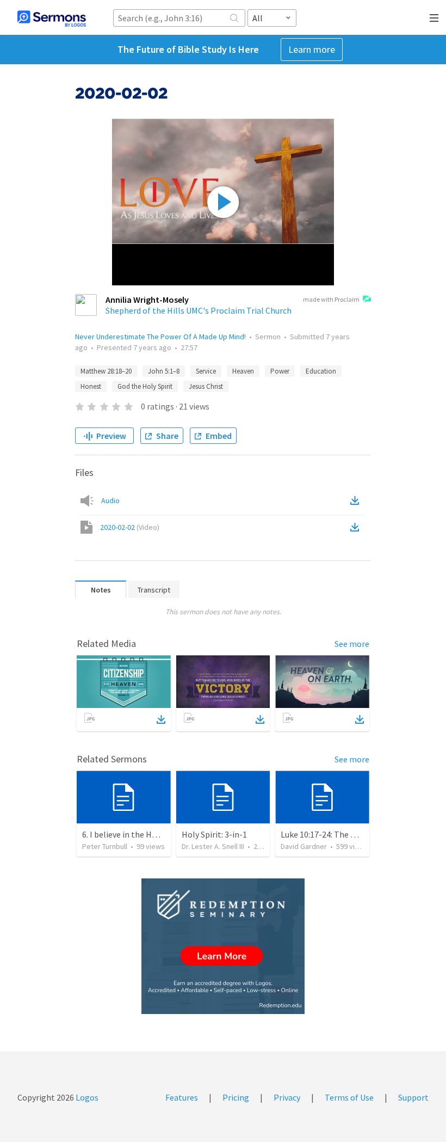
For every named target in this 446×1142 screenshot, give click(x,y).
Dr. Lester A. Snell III (213, 846)
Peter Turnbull (104, 846)
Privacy (287, 1097)
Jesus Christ (206, 386)
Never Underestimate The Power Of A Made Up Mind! (160, 336)
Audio (110, 500)
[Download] (161, 719)
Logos (86, 1097)
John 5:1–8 (163, 371)
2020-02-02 (129, 527)
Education (321, 371)
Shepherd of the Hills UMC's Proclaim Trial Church (199, 310)
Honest (90, 386)
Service (206, 371)
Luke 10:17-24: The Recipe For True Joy (352, 834)
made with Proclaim (331, 299)
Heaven (243, 371)
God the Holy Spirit (144, 386)
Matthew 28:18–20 (106, 371)
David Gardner (304, 846)
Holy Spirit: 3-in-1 (214, 834)
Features (181, 1097)
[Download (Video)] (357, 527)
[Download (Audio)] (357, 500)
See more (351, 643)
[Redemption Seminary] (223, 946)
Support (413, 1097)
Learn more (311, 49)
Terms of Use (349, 1097)
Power (279, 371)
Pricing (235, 1097)
